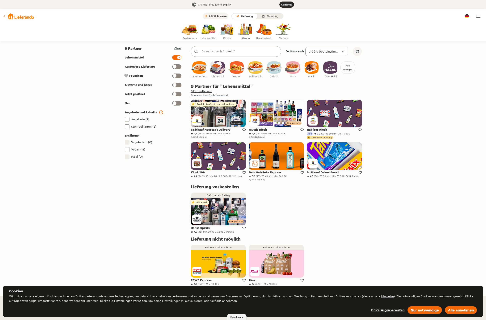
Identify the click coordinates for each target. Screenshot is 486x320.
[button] (18, 16)
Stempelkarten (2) (143, 127)
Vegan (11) (138, 149)
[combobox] (239, 51)
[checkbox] (199, 69)
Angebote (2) (140, 119)
